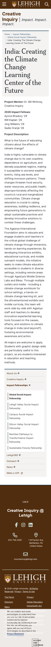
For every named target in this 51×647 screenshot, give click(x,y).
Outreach (11, 461)
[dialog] (25, 628)
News (10, 467)
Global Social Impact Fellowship (22, 37)
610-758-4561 (15, 540)
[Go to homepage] (25, 578)
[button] (46, 4)
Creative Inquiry (11, 16)
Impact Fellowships (21, 34)
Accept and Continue (36, 643)
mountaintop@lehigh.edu (25, 556)
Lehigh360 (12, 455)
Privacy (17, 591)
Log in (25, 501)
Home (7, 34)
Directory (9, 602)
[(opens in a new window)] (26, 4)
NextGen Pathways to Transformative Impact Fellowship (21, 438)
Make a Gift (18, 472)
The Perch (9, 597)
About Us (12, 373)
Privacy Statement (15, 633)
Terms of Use (29, 591)
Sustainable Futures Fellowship (25, 447)
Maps (7, 607)
